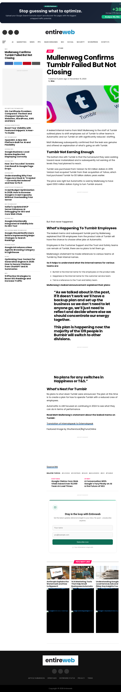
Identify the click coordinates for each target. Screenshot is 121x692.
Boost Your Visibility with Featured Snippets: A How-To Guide (19, 130)
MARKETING (21, 42)
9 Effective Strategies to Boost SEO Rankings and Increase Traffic (18, 278)
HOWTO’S (105, 42)
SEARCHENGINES (51, 42)
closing (66, 473)
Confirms (76, 473)
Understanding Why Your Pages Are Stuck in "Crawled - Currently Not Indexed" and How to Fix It (20, 179)
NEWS (32, 42)
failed (85, 473)
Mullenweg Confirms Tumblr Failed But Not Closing (18, 55)
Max (52, 81)
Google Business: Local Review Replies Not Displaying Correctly (17, 154)
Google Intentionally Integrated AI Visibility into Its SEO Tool (19, 223)
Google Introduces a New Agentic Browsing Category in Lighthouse (20, 249)
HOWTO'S (14, 125)
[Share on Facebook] (9, 63)
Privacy (81, 678)
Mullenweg (94, 473)
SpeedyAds (52, 678)
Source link (52, 466)
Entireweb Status (67, 678)
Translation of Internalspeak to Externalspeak (70, 423)
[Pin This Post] (27, 63)
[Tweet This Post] (18, 63)
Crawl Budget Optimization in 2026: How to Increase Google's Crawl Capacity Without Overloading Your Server (19, 195)
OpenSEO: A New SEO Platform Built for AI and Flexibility (17, 142)
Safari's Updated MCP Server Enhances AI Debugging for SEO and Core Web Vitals (17, 210)
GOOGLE (7, 125)
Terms (90, 678)
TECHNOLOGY (18, 108)
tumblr (110, 473)
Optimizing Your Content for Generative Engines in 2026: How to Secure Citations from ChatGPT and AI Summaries (20, 264)
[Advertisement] (22, 88)
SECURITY (80, 42)
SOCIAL (70, 42)
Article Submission (36, 678)
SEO (62, 42)
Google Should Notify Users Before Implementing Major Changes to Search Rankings (20, 237)
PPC (39, 42)
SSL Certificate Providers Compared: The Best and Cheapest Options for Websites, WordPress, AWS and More (19, 116)
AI (12, 42)
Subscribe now (83, 542)
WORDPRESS (93, 42)
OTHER (60, 48)
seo (103, 473)
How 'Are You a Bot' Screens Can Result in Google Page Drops (19, 166)
